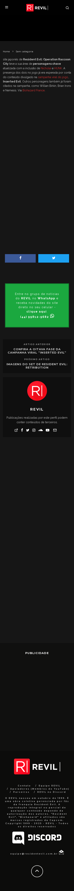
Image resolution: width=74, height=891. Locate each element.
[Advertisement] (37, 129)
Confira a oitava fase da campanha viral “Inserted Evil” (37, 350)
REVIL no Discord (51, 792)
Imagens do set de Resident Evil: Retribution (37, 365)
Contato (24, 785)
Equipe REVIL (49, 785)
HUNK (58, 68)
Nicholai (46, 68)
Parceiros (21, 792)
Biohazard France (33, 90)
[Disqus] (37, 490)
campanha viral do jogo (53, 77)
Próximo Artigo (37, 359)
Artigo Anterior (37, 344)
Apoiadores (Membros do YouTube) (39, 789)
